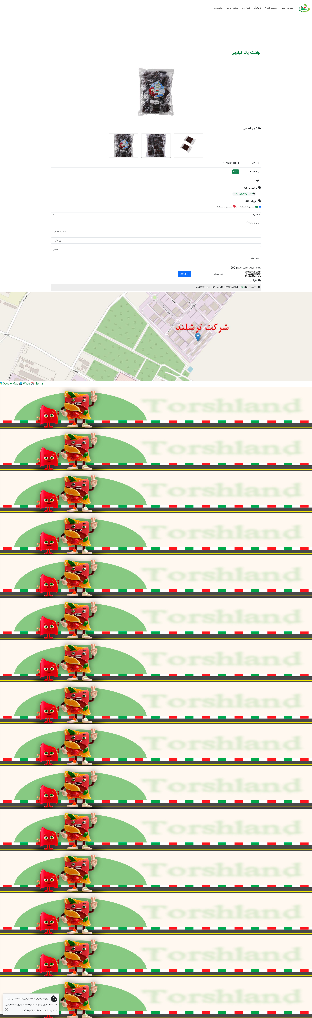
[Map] (156, 336)
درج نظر (184, 274)
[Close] (6, 1009)
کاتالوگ (258, 8)
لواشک (242, 287)
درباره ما (246, 8)
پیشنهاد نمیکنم (225, 207)
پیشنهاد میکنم (247, 207)
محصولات (272, 8)
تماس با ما (233, 8)
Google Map (10, 384)
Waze (26, 384)
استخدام (219, 8)
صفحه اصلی (287, 8)
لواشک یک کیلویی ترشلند (243, 193)
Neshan (39, 384)
